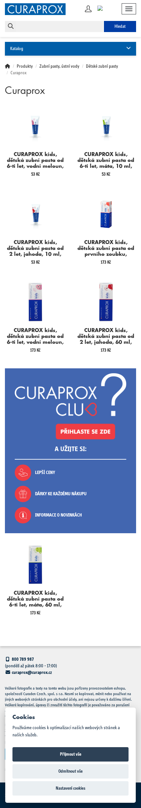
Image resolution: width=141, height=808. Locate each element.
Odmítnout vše (70, 771)
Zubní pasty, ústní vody (59, 66)
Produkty (25, 66)
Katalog (16, 48)
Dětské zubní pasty (102, 66)
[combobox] (59, 26)
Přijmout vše (70, 754)
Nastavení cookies (70, 788)
